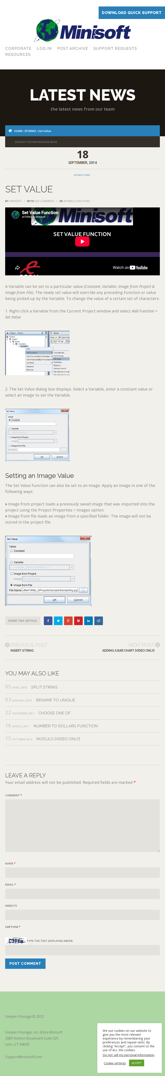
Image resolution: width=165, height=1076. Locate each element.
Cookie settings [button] (115, 1063)
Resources (18, 54)
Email (10, 884)
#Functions (82, 175)
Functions (82, 201)
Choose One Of (54, 713)
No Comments (44, 201)
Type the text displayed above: (50, 941)
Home (18, 131)
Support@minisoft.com (23, 1056)
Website (11, 906)
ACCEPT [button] (137, 1063)
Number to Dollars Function (66, 726)
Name (10, 863)
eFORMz (30, 131)
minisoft (16, 201)
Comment (13, 795)
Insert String (22, 650)
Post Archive (72, 48)
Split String (44, 687)
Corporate (18, 48)
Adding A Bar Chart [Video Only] (128, 650)
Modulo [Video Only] (58, 739)
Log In (44, 48)
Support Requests (115, 48)
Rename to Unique (55, 700)
